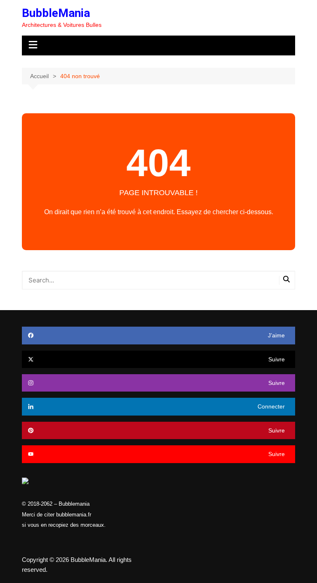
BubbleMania (56, 13)
